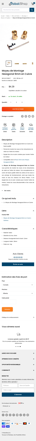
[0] (32, 4)
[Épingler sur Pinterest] (26, 116)
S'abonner (18, 394)
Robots (8, 15)
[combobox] (16, 10)
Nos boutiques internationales (9, 403)
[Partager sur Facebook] (22, 116)
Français (6, 406)
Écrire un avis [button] (18, 264)
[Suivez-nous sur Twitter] (6, 415)
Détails (5, 131)
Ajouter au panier (18, 109)
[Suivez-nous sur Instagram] (10, 415)
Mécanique (24, 15)
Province (4, 289)
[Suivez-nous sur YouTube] (17, 415)
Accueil (2, 15)
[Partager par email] (33, 116)
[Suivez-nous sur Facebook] (3, 415)
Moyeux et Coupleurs (6, 17)
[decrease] (11, 102)
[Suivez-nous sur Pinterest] (13, 415)
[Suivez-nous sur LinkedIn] (24, 415)
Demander (22, 131)
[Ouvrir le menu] (3, 4)
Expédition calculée (14, 90)
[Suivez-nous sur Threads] (27, 415)
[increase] (22, 102)
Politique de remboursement (10, 317)
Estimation (7, 309)
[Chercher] (32, 10)
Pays (3, 281)
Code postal (5, 298)
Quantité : (5, 102)
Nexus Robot (6, 78)
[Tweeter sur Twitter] (29, 116)
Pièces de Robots (16, 15)
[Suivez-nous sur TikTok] (20, 415)
